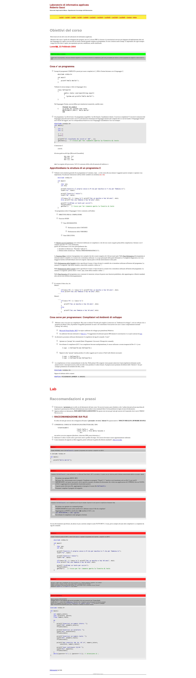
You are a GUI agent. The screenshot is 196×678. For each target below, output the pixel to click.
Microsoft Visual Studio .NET (68, 330)
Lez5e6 (73, 17)
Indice (135, 17)
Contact (129, 17)
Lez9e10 (85, 17)
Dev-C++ (84, 334)
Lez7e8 (79, 17)
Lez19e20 (122, 17)
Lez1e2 (61, 17)
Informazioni (53, 670)
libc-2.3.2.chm (117, 440)
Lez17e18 (115, 17)
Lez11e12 (93, 17)
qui (141, 334)
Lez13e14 (100, 17)
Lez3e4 (67, 17)
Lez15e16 (107, 17)
